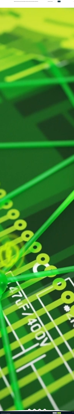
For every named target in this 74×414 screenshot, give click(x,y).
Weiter (59, 1)
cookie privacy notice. (8, 413)
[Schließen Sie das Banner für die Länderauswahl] (73, 1)
